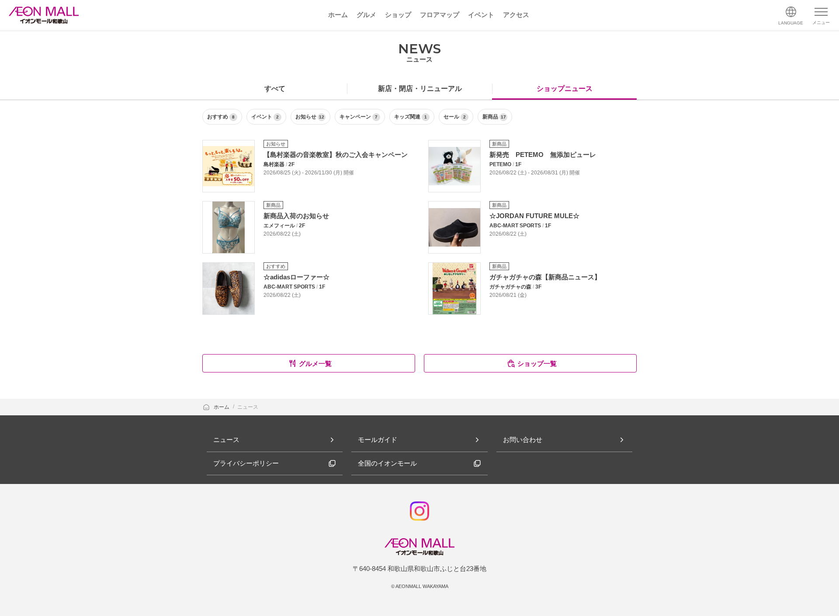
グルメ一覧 (315, 363)
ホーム (222, 407)
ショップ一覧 (537, 363)
